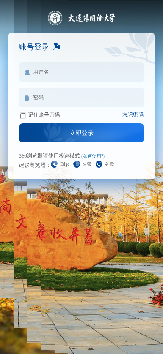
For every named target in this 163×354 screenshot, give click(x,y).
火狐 (87, 164)
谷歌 (109, 164)
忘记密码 (133, 115)
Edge (64, 164)
